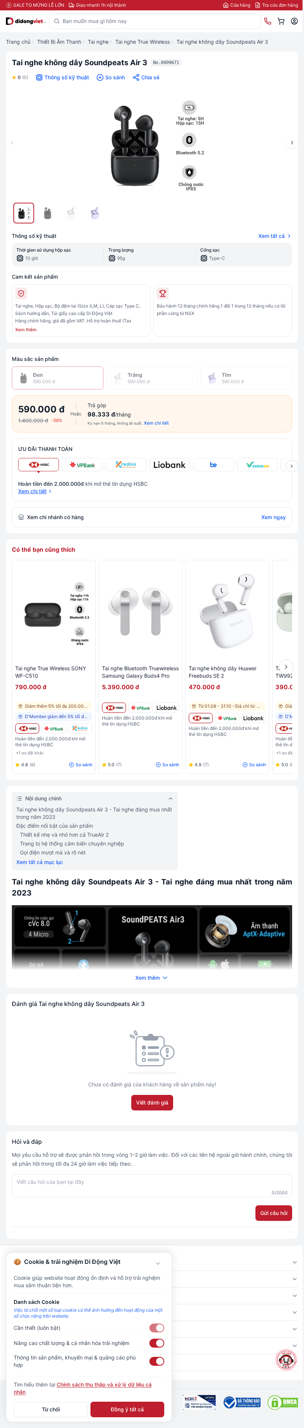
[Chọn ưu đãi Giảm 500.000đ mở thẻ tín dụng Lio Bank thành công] (169, 464)
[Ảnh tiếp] (292, 143)
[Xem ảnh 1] (23, 213)
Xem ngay (273, 517)
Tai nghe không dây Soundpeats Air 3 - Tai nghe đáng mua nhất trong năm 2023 (94, 813)
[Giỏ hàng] (281, 21)
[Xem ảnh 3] (71, 213)
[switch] (156, 1328)
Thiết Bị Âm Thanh (59, 42)
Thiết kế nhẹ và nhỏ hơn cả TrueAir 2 (64, 834)
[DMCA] (282, 1402)
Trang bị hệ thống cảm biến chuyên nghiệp (72, 843)
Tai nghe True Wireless (142, 42)
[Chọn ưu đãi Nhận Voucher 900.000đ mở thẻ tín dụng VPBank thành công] (82, 464)
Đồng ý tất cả (127, 1409)
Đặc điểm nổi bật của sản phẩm (54, 826)
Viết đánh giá (152, 1102)
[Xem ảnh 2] (47, 213)
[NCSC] (199, 1402)
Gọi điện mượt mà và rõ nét (53, 852)
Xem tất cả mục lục (39, 862)
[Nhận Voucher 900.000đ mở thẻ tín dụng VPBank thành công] (54, 728)
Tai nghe (98, 42)
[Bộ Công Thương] (241, 1402)
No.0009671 (166, 62)
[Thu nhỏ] (158, 1263)
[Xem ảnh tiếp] (292, 466)
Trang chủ (18, 42)
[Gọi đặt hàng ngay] (267, 21)
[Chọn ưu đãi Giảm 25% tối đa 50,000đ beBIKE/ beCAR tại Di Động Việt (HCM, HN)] (213, 464)
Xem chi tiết (156, 423)
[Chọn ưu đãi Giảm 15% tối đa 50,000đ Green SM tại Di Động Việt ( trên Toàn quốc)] (257, 464)
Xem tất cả (271, 236)
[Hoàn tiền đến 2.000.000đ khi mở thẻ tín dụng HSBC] (27, 728)
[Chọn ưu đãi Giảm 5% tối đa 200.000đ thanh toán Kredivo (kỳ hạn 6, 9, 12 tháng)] (126, 464)
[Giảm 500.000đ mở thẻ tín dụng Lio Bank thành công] (167, 708)
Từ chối (51, 1409)
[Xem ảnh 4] (95, 213)
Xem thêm (26, 329)
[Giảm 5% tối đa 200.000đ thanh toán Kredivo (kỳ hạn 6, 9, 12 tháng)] (80, 728)
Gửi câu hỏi (273, 1213)
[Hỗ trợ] (286, 1360)
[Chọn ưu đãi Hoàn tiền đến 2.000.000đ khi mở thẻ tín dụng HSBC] (38, 464)
